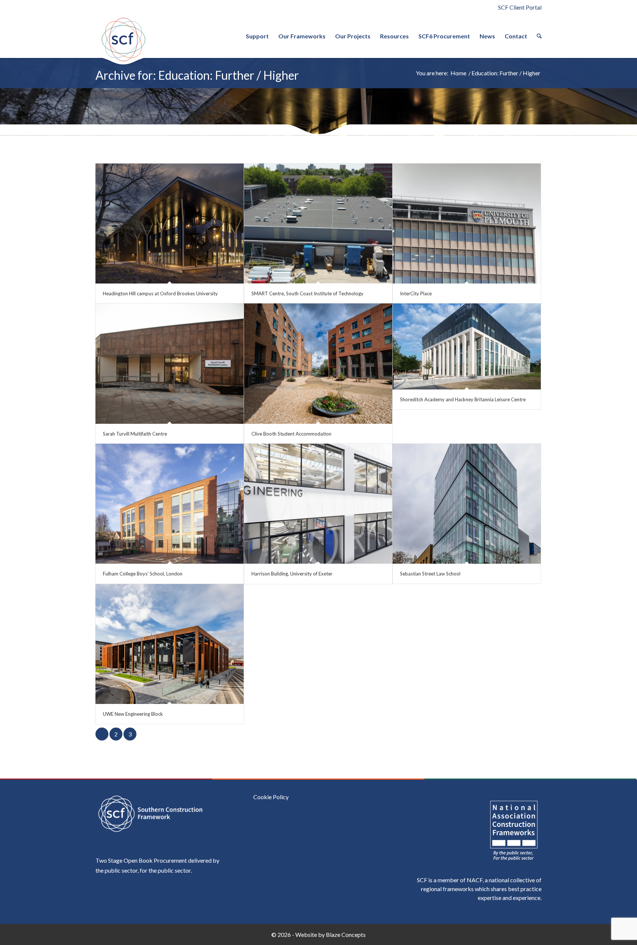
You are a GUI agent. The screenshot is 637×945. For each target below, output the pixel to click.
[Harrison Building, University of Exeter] (318, 504)
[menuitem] (257, 36)
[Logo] (123, 39)
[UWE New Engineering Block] (169, 644)
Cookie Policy (271, 796)
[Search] (537, 36)
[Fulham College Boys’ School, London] (169, 504)
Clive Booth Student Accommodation (291, 434)
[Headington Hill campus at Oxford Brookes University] (169, 224)
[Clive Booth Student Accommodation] (318, 363)
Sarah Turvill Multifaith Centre (135, 434)
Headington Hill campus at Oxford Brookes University (160, 293)
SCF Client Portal (520, 7)
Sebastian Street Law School (430, 574)
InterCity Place (416, 293)
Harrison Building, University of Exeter (292, 574)
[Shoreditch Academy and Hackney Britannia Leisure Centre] (467, 346)
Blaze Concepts (346, 934)
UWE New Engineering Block (133, 714)
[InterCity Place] (467, 224)
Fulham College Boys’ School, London (142, 574)
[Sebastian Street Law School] (467, 504)
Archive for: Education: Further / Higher (197, 75)
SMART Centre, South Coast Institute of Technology (307, 293)
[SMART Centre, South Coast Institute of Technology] (318, 224)
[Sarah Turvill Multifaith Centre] (169, 363)
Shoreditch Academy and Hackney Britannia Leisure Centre (463, 399)
